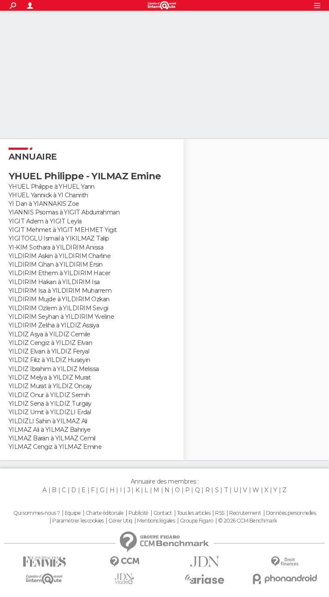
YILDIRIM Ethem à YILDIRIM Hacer (60, 273)
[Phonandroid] (285, 578)
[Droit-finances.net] (285, 561)
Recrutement (245, 513)
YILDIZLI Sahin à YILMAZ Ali (48, 421)
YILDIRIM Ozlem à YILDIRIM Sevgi (58, 308)
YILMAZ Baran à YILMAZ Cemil (52, 438)
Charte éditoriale (104, 513)
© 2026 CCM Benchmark (247, 521)
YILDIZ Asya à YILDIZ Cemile (49, 334)
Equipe (73, 513)
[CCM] (124, 561)
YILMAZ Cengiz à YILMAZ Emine (55, 447)
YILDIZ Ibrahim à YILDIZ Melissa (54, 369)
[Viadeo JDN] (124, 578)
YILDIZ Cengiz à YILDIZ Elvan (50, 343)
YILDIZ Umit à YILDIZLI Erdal (50, 412)
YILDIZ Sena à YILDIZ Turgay (50, 403)
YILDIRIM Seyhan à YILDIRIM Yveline (61, 317)
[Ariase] (204, 579)
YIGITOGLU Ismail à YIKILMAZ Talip (59, 238)
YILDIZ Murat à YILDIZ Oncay (50, 386)
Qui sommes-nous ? (36, 513)
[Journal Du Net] (204, 561)
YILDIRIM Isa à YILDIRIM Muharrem (60, 290)
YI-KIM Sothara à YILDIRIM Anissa (56, 247)
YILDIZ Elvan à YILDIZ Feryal (49, 351)
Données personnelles (291, 513)
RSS (219, 513)
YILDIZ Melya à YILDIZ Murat (50, 377)
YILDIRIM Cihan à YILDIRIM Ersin (56, 264)
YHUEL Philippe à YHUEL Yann (52, 186)
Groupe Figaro (196, 521)
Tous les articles (193, 513)
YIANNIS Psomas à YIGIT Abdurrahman (64, 212)
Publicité (139, 513)
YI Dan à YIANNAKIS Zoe (44, 204)
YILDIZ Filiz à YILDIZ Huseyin (49, 360)
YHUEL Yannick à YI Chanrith (48, 195)
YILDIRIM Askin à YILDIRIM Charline (60, 256)
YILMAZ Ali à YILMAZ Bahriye (50, 430)
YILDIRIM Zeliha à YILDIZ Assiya (54, 325)
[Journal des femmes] (44, 561)
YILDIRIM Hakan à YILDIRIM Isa (54, 282)
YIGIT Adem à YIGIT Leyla (45, 221)
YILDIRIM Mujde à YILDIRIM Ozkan (59, 299)
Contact (162, 513)
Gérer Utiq (120, 521)
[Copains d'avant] (44, 578)
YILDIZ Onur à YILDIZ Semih (49, 395)
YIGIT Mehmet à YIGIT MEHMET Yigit (63, 230)
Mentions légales (156, 521)
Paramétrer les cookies (78, 521)
